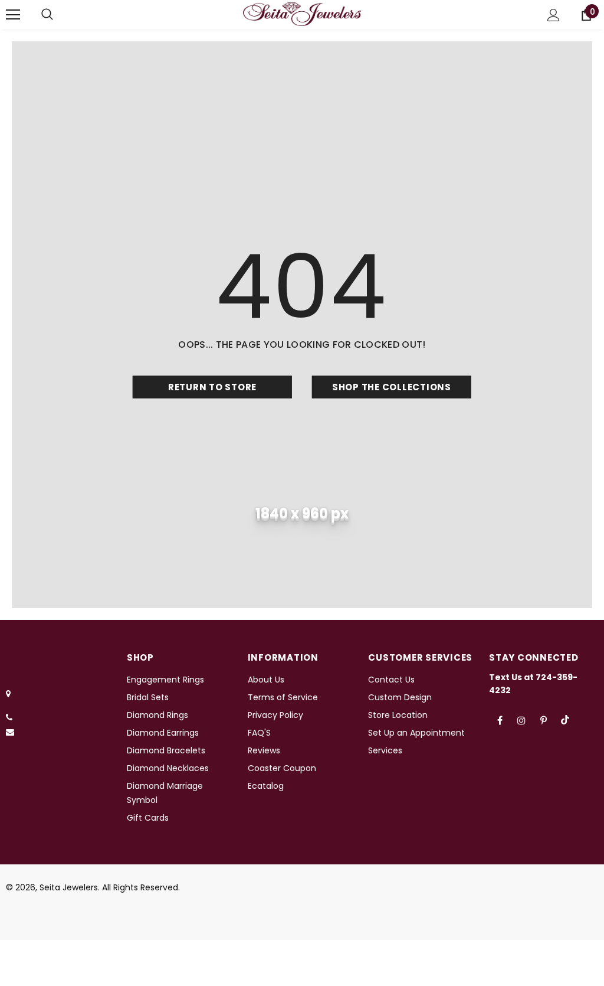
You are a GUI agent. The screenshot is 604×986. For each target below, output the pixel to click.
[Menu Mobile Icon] (13, 15)
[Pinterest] (543, 719)
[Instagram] (521, 719)
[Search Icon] (47, 15)
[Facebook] (499, 719)
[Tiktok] (565, 719)
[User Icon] (553, 15)
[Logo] (302, 14)
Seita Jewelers (69, 887)
